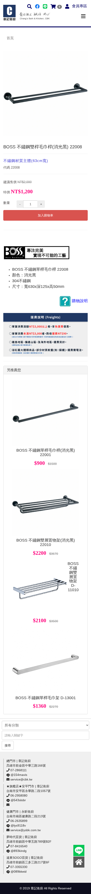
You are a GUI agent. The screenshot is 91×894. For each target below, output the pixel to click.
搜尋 (8, 745)
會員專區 (79, 6)
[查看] (45, 413)
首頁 (10, 38)
